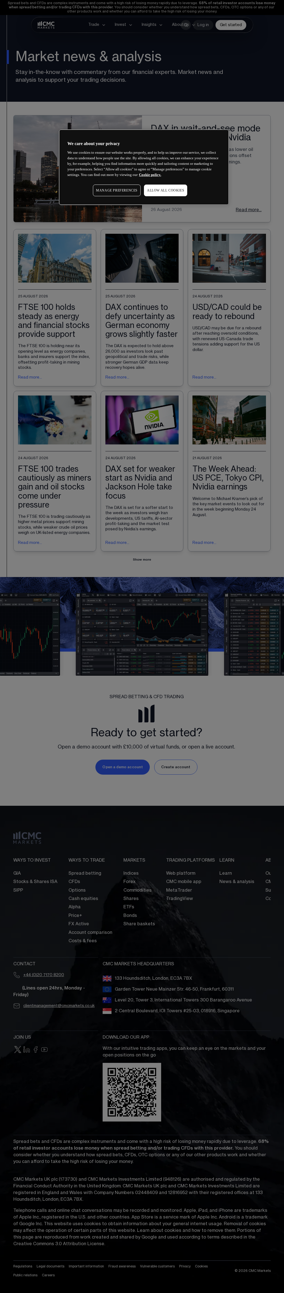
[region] (144, 167)
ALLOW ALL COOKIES (165, 190)
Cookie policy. (150, 175)
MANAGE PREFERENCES (117, 190)
